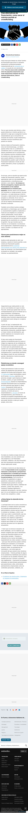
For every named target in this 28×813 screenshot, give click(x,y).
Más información (22, 811)
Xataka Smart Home (6, 764)
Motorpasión (17, 776)
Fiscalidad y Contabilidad (20, 724)
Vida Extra (16, 760)
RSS (13, 710)
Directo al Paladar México (7, 803)
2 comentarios (6, 44)
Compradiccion (5, 790)
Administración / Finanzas (20, 721)
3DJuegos (16, 758)
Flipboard (17, 45)
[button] (12, 55)
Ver (15, 645)
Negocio (4, 732)
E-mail (20, 45)
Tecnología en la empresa (8, 735)
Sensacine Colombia (18, 801)
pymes (3, 729)
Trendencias (4, 786)
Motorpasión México (19, 803)
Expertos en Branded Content (12, 56)
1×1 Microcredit (5, 374)
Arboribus (12, 376)
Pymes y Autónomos (19, 788)
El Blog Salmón (17, 786)
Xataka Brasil (4, 799)
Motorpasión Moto (18, 778)
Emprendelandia (6, 381)
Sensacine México (18, 799)
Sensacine (16, 767)
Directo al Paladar (5, 776)
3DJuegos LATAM (18, 797)
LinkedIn (19, 710)
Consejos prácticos (6, 721)
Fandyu (3, 387)
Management (5, 727)
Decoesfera (4, 788)
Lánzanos (15, 393)
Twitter (14, 45)
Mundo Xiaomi (5, 766)
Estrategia (4, 724)
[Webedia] (5, 752)
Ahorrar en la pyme (18, 732)
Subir (22, 751)
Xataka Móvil (4, 760)
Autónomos (17, 729)
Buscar (26, 745)
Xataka (3, 758)
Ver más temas (6, 739)
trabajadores (17, 735)
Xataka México (5, 797)
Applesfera (4, 762)
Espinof (16, 769)
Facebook (12, 45)
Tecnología (17, 727)
